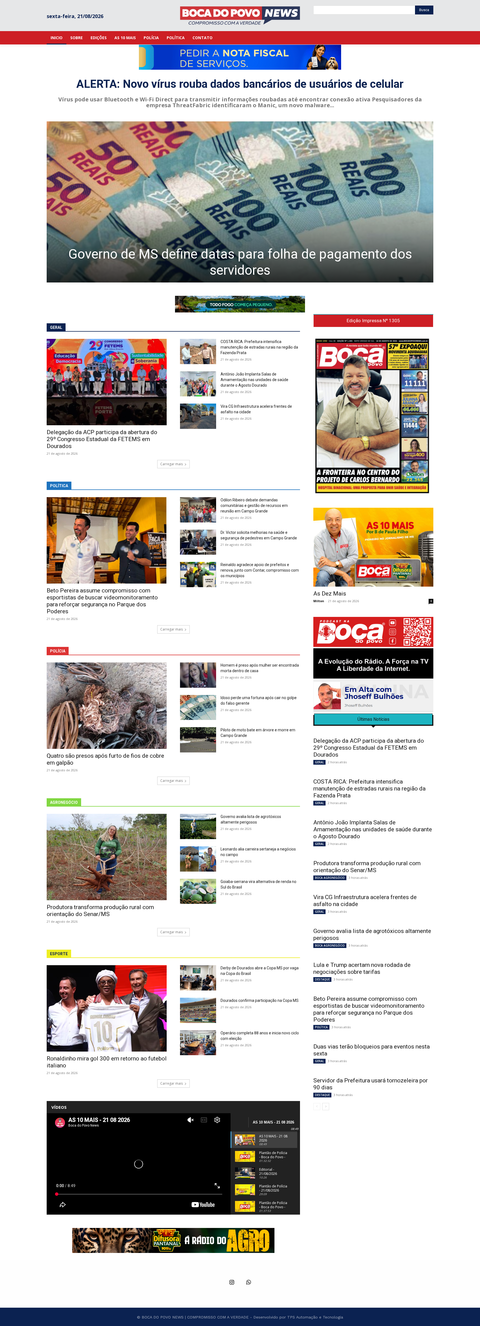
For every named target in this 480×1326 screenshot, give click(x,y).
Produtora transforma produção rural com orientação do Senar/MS (100, 910)
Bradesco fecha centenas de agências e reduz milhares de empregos (240, 262)
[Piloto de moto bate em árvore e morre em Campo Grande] (198, 739)
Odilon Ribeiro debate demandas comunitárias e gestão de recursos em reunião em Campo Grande (254, 505)
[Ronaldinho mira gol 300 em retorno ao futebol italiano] (107, 1008)
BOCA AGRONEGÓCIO (330, 878)
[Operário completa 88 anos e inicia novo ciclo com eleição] (198, 1042)
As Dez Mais (329, 593)
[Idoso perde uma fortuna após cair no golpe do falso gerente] (198, 707)
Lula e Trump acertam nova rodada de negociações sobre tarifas (362, 968)
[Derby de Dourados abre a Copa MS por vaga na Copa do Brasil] (198, 977)
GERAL (319, 762)
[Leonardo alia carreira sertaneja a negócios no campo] (198, 859)
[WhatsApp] (248, 1283)
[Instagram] (232, 1283)
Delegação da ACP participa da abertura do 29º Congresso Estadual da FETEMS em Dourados (102, 439)
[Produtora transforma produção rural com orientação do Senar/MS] (107, 857)
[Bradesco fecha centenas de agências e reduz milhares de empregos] (240, 201)
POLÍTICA (321, 1027)
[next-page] (325, 1106)
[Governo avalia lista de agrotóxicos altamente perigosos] (198, 826)
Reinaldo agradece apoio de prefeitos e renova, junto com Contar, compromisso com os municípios (260, 570)
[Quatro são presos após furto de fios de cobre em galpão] (107, 705)
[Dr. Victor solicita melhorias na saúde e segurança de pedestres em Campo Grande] (198, 542)
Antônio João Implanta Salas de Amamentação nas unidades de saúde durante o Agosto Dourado (254, 379)
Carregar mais (171, 464)
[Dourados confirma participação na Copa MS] (198, 1010)
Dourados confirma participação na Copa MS (260, 1000)
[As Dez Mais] (373, 547)
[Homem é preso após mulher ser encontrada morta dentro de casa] (198, 675)
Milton (318, 601)
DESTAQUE (322, 979)
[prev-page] (316, 1106)
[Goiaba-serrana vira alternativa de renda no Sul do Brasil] (198, 891)
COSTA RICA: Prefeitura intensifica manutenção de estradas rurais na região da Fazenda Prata (259, 347)
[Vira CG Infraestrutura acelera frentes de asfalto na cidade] (198, 416)
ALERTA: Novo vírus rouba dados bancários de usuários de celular (240, 84)
